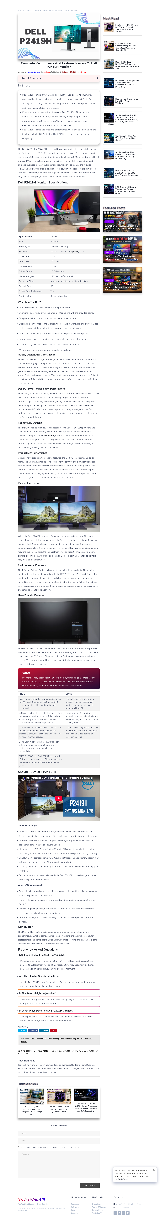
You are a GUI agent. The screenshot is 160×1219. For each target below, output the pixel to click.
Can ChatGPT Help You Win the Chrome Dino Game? (125, 138)
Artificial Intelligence (26, 1204)
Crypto (73, 1210)
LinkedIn (44, 1030)
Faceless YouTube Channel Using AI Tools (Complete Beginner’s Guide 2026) (125, 46)
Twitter (22, 1030)
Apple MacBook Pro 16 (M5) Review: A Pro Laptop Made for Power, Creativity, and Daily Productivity (122, 119)
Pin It (54, 1030)
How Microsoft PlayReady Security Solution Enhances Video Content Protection (127, 83)
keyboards (49, 435)
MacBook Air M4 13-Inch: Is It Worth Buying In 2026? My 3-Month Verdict (126, 28)
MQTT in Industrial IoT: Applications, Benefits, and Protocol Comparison (126, 172)
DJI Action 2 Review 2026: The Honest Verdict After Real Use (121, 227)
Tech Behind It (22, 1211)
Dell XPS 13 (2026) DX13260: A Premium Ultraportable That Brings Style (127, 65)
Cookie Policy (123, 1179)
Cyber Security (42, 1204)
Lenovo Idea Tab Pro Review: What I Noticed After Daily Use (121, 258)
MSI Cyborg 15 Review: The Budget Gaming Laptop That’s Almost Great (125, 190)
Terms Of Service (99, 1207)
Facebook (33, 1030)
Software (75, 1207)
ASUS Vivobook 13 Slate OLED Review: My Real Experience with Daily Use (121, 287)
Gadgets (46, 72)
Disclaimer (96, 1204)
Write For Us (97, 1213)
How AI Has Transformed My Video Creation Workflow (126, 101)
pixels (75, 251)
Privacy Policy (97, 1210)
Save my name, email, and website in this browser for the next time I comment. (50, 1147)
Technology (75, 1204)
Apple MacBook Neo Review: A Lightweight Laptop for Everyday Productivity (125, 155)
